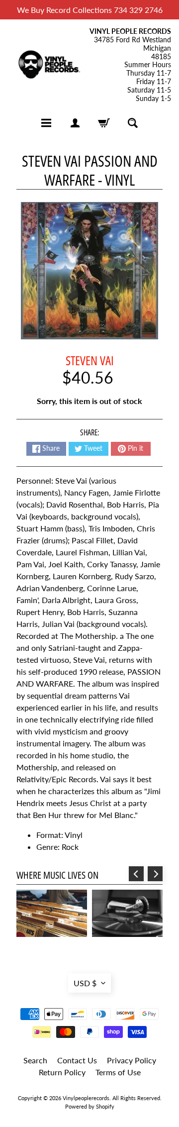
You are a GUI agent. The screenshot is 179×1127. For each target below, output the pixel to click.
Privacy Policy (131, 1060)
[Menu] (46, 122)
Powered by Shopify (89, 1106)
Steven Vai (90, 360)
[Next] (155, 873)
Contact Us (77, 1060)
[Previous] (136, 873)
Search (35, 1060)
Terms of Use (118, 1072)
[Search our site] (132, 122)
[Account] (75, 122)
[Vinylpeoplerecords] (49, 65)
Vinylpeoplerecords (86, 1098)
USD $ (85, 983)
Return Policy (62, 1072)
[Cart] (103, 122)
